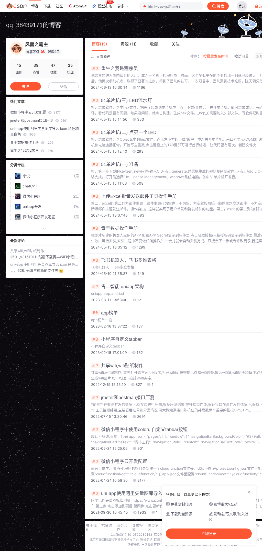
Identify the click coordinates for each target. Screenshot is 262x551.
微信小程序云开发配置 (35, 112)
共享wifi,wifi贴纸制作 (27, 251)
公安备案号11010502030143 (131, 534)
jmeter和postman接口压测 (39, 120)
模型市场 (105, 6)
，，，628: (18, 270)
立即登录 (209, 534)
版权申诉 (134, 545)
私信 (63, 86)
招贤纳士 (106, 527)
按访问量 (241, 56)
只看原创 (103, 56)
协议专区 (153, 527)
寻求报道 (137, 527)
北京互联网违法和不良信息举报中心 (114, 540)
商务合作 (122, 527)
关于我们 (91, 527)
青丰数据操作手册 (31, 142)
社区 (59, 6)
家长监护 (146, 540)
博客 (34, 6)
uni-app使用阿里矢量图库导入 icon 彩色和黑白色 (44, 131)
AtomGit (79, 6)
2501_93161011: (24, 257)
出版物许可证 (150, 545)
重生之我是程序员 (31, 150)
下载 (47, 6)
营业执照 (167, 545)
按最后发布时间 (215, 56)
